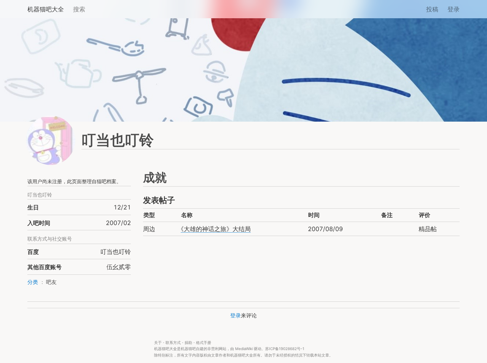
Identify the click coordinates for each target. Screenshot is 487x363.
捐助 (188, 343)
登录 (453, 9)
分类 (32, 282)
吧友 (51, 282)
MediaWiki (244, 349)
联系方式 (173, 343)
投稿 (432, 9)
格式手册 (203, 343)
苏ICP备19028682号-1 (284, 349)
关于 (158, 343)
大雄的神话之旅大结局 (216, 228)
